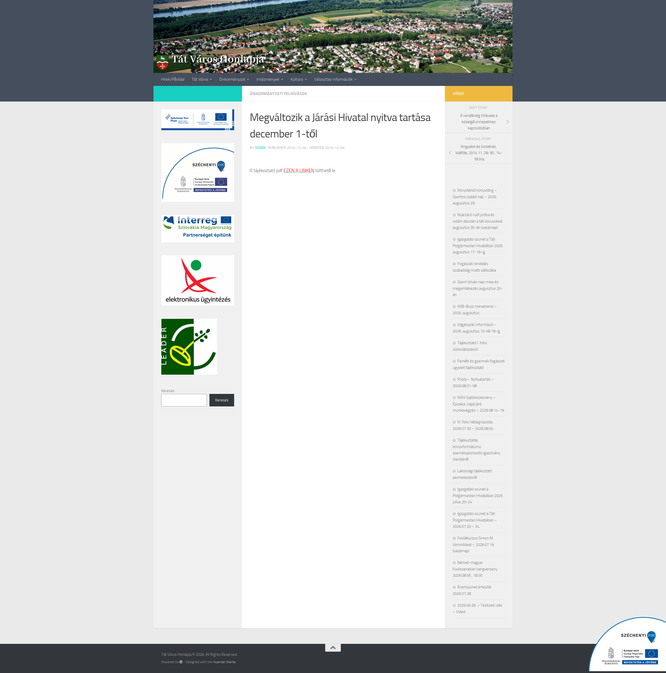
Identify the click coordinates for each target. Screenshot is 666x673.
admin (260, 148)
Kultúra (297, 79)
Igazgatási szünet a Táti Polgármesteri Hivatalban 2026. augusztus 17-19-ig (478, 245)
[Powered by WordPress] (181, 662)
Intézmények (268, 79)
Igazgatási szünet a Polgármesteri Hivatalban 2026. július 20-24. (478, 495)
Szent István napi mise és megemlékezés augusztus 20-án (478, 288)
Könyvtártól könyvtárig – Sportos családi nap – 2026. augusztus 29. (475, 196)
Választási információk (333, 79)
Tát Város (200, 79)
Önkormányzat (232, 79)
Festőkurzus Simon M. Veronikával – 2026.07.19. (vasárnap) (474, 544)
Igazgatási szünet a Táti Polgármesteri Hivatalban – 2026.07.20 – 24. (475, 520)
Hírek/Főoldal (172, 79)
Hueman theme (224, 662)
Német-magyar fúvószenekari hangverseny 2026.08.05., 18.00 (475, 569)
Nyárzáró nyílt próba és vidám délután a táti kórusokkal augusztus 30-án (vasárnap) (477, 221)
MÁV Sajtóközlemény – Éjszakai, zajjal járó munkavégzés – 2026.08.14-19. (479, 404)
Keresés (168, 390)
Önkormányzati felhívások (278, 93)
